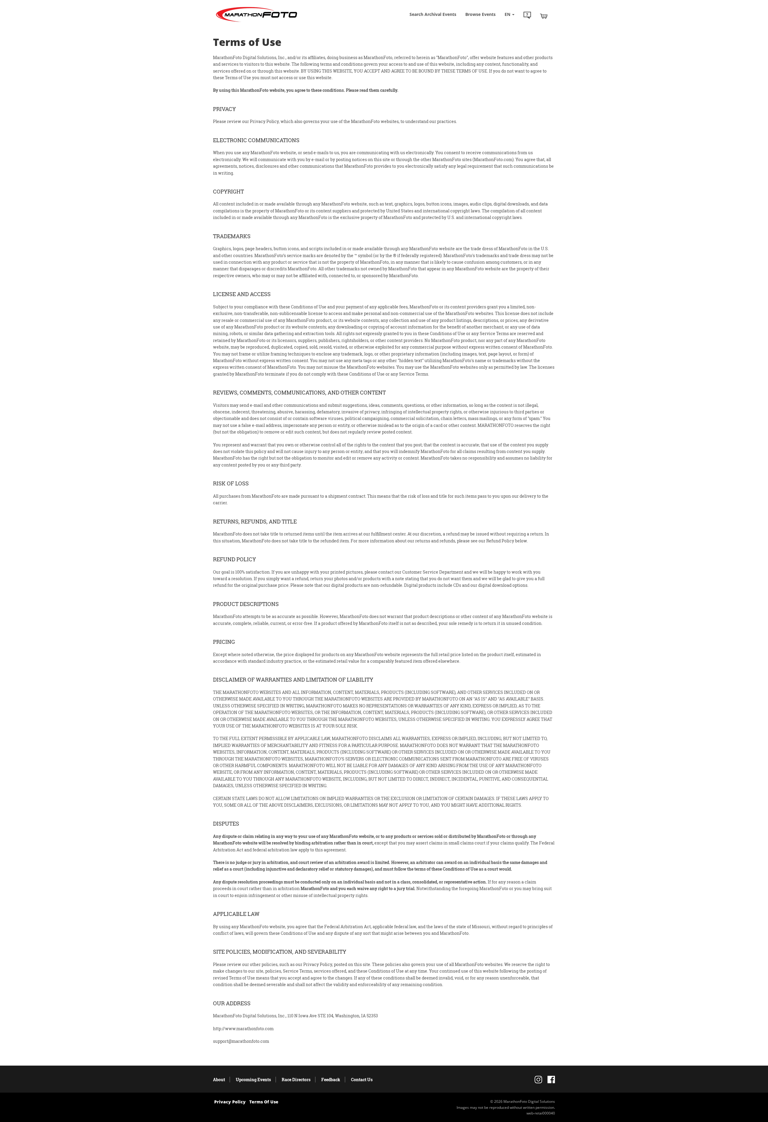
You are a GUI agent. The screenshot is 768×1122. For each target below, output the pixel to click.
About (219, 1079)
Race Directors (296, 1079)
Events (480, 14)
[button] (527, 16)
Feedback (330, 1079)
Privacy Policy (230, 1102)
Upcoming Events (253, 1079)
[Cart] (544, 16)
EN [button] (508, 14)
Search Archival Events (433, 14)
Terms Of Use (263, 1102)
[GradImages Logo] (256, 22)
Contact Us (362, 1079)
